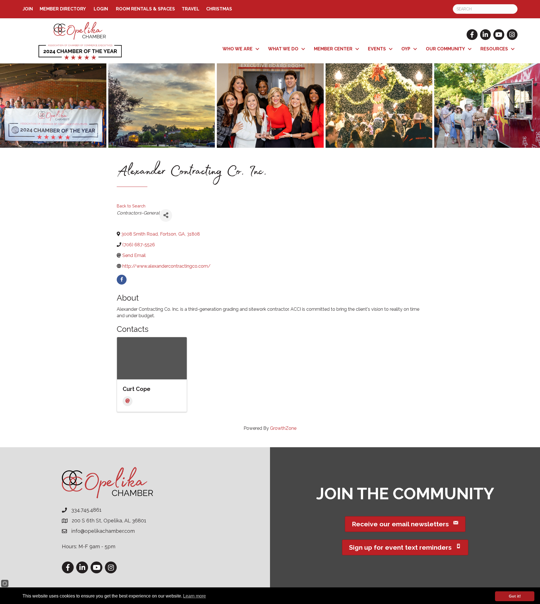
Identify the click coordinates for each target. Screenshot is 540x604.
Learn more (194, 596)
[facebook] (122, 280)
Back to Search (131, 205)
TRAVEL (190, 9)
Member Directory (63, 9)
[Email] (127, 401)
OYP (405, 49)
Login (101, 9)
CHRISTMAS (219, 9)
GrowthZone (283, 428)
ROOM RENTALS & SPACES (145, 9)
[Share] (165, 215)
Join (27, 9)
